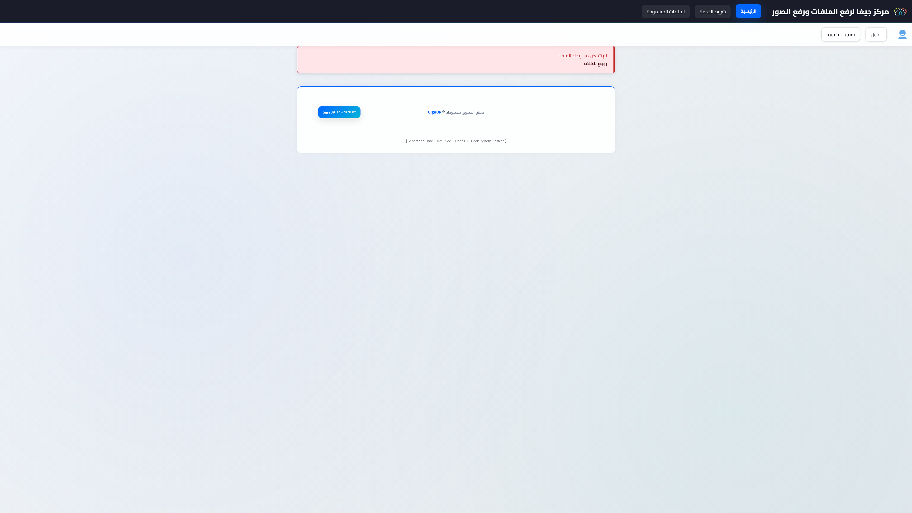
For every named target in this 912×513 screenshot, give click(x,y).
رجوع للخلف (595, 63)
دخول (876, 34)
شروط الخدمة (713, 11)
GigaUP (434, 112)
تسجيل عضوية (840, 34)
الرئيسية (748, 11)
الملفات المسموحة (666, 11)
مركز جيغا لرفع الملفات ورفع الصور (830, 12)
